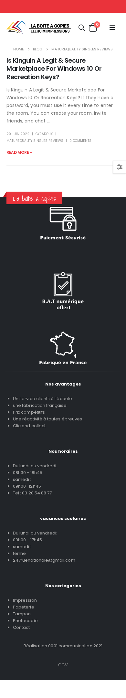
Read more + (19, 152)
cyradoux (44, 134)
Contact (21, 627)
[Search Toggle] (82, 27)
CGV (63, 665)
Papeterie (23, 607)
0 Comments (80, 140)
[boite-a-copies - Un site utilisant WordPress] (38, 28)
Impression (25, 600)
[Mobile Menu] (112, 27)
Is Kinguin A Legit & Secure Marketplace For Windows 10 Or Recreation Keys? (54, 68)
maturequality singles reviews (34, 140)
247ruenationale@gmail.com (44, 560)
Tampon (22, 614)
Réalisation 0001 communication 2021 (63, 646)
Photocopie (25, 621)
